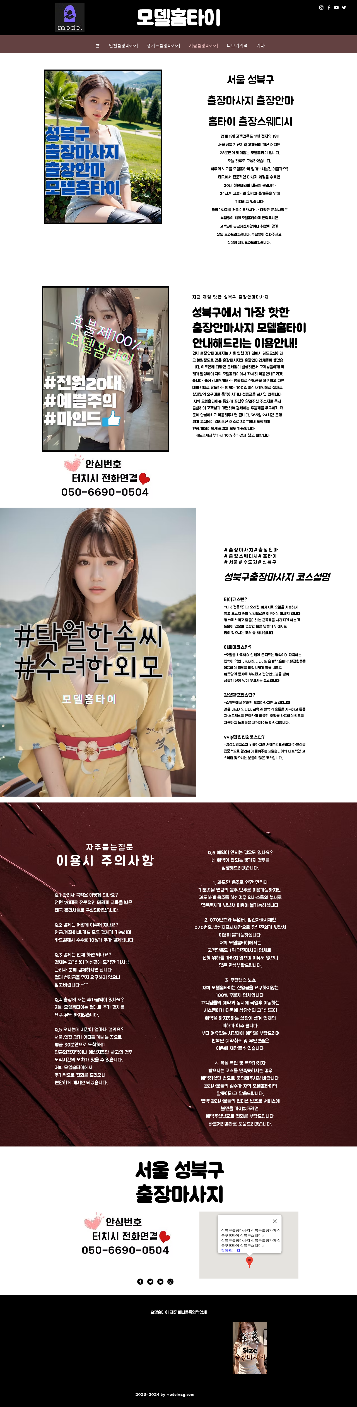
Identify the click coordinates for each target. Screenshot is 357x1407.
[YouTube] (336, 7)
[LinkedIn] (160, 1282)
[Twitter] (344, 7)
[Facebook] (329, 7)
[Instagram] (321, 7)
